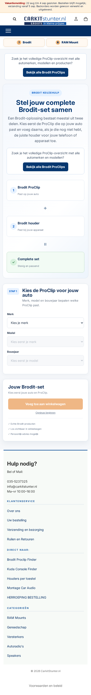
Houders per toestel (21, 578)
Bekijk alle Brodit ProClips (45, 72)
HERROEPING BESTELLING (26, 597)
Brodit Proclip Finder (21, 559)
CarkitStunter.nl (51, 671)
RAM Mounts (16, 618)
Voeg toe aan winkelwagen (45, 404)
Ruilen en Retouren (20, 539)
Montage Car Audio (21, 588)
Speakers (14, 655)
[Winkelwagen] (86, 19)
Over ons (13, 511)
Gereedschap (17, 627)
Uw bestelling (17, 520)
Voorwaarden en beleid (45, 685)
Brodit (25, 42)
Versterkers (15, 637)
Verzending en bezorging (25, 529)
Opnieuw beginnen (45, 412)
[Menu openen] (8, 30)
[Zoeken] (14, 19)
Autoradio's (15, 646)
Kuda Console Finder (22, 569)
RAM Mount (67, 42)
